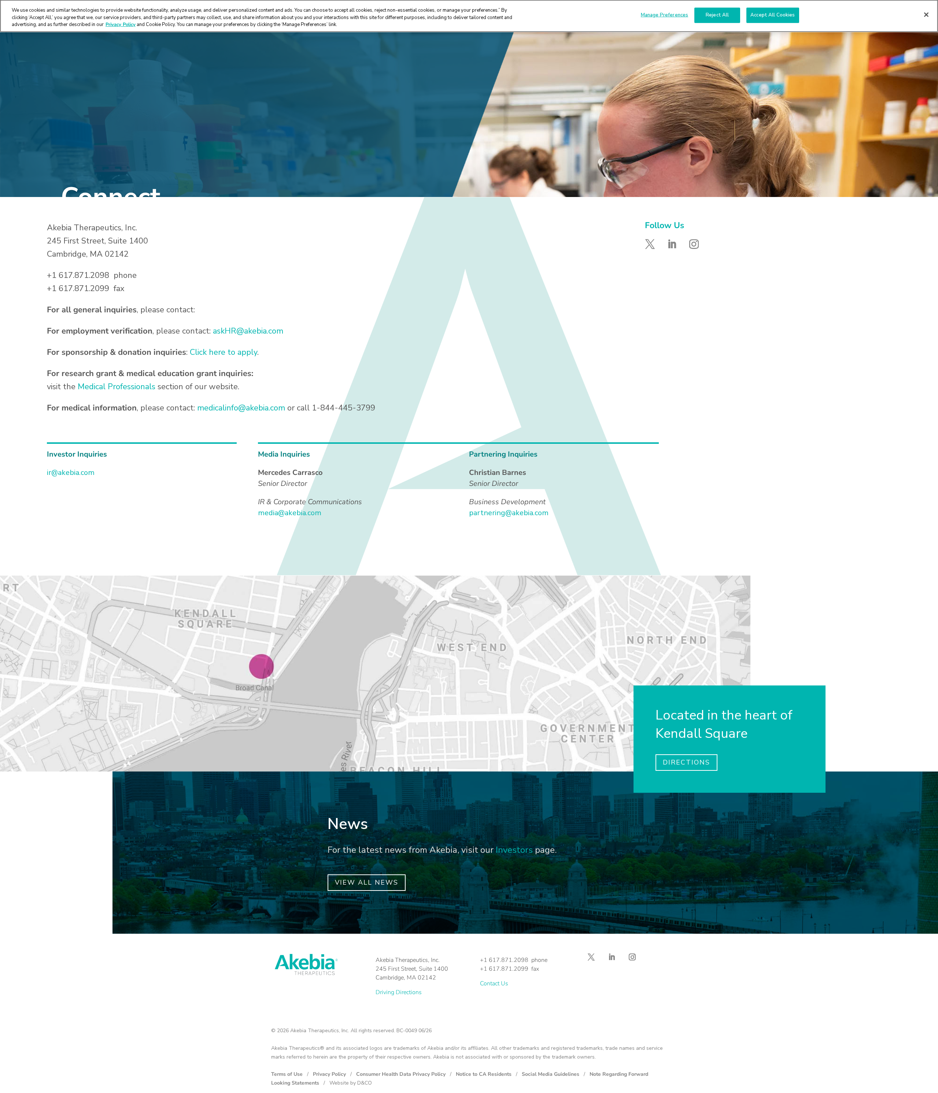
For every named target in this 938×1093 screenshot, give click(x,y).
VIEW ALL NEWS (366, 882)
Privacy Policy (329, 1074)
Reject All (717, 15)
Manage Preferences (664, 15)
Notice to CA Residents (484, 1074)
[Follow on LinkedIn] (672, 244)
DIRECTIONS (686, 762)
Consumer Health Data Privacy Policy (401, 1074)
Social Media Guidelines (550, 1074)
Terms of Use (287, 1074)
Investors (514, 850)
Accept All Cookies (772, 15)
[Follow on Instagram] (694, 244)
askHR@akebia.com (248, 331)
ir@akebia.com (71, 472)
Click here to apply (223, 352)
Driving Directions (399, 992)
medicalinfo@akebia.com (241, 407)
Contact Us (494, 983)
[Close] (926, 15)
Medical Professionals (116, 386)
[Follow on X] (650, 244)
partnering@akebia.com (509, 513)
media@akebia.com (289, 513)
